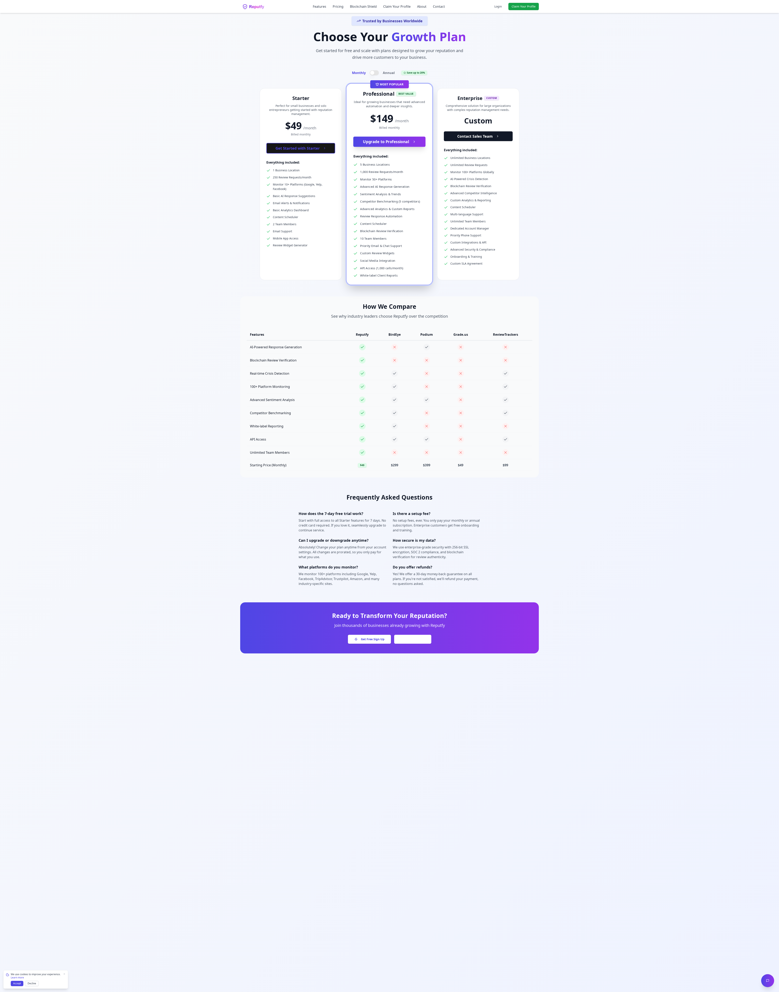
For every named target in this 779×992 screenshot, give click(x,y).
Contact (439, 6)
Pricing (338, 6)
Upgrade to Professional (386, 141)
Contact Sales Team (475, 136)
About (421, 6)
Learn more (17, 977)
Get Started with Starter (297, 148)
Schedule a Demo (413, 639)
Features (319, 6)
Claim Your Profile (397, 6)
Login (498, 6)
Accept (17, 983)
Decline (32, 983)
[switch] (374, 72)
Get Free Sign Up (372, 639)
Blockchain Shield (363, 6)
